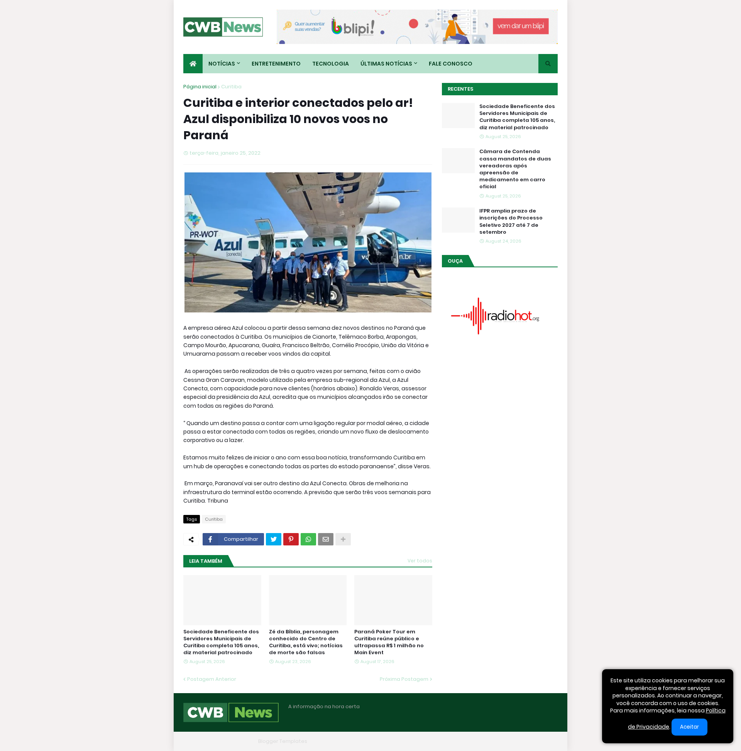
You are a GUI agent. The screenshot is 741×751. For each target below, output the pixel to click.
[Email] (325, 539)
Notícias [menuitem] (221, 64)
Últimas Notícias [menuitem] (386, 64)
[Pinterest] (291, 539)
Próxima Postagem (404, 679)
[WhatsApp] (308, 539)
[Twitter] (273, 539)
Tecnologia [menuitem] (330, 64)
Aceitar (689, 727)
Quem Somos (472, 741)
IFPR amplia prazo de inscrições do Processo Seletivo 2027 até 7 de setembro (511, 222)
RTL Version (543, 741)
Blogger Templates (282, 741)
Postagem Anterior (211, 679)
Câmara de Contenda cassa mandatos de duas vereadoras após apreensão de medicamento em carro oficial (515, 169)
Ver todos (420, 560)
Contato (510, 741)
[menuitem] (193, 63)
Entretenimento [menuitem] (276, 64)
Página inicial (200, 86)
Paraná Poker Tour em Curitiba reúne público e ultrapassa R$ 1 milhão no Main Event (389, 642)
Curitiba (231, 86)
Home (439, 741)
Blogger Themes (234, 741)
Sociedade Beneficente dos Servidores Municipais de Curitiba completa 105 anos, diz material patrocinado (221, 642)
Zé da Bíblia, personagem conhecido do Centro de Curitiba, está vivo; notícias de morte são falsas (306, 642)
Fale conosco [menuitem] (450, 64)
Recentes (460, 89)
